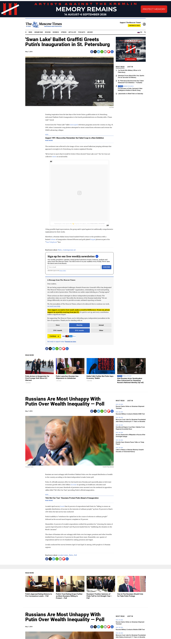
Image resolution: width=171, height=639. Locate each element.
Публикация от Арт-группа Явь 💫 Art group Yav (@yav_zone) (72, 223)
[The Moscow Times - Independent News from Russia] (43, 24)
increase (74, 485)
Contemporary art (69, 250)
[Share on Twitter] (95, 51)
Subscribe (106, 267)
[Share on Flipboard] (108, 51)
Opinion (63, 32)
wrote (54, 156)
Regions (48, 32)
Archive (90, 32)
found (62, 506)
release (53, 239)
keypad (92, 239)
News (30, 32)
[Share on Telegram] (98, 51)
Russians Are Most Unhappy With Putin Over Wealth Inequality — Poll (64, 401)
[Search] (145, 32)
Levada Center (63, 555)
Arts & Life (72, 32)
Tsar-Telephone (51, 242)
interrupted (74, 125)
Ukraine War (38, 32)
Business (56, 32)
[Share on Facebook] (91, 51)
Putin (60, 250)
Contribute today (134, 25)
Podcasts (81, 32)
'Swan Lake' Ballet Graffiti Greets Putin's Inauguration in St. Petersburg (67, 41)
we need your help (53, 306)
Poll (75, 555)
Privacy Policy (62, 270)
